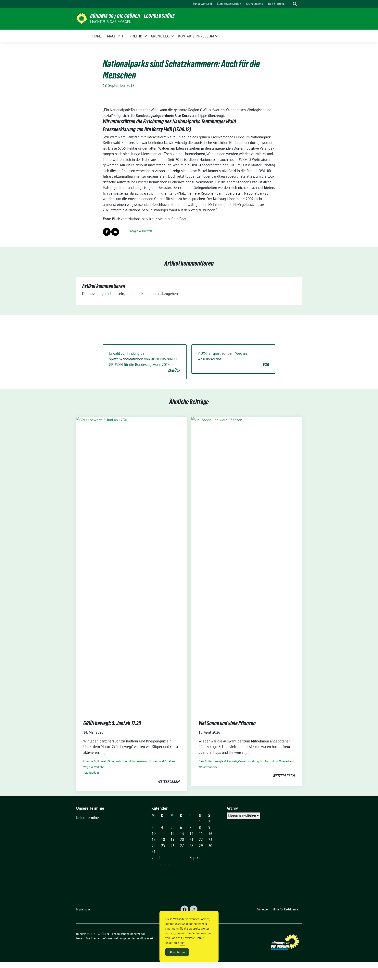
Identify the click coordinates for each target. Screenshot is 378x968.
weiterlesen (168, 781)
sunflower (106, 938)
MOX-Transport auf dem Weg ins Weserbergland (233, 359)
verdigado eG (144, 938)
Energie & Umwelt (140, 231)
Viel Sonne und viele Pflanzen (227, 723)
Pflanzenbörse (209, 767)
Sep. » (194, 857)
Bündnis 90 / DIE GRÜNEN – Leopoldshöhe (132, 16)
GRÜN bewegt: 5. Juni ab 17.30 (112, 723)
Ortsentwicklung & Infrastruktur (127, 761)
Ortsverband (156, 761)
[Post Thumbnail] (131, 564)
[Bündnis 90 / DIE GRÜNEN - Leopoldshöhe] (81, 18)
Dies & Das (205, 761)
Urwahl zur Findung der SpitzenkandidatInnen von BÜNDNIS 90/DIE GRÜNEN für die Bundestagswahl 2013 (145, 362)
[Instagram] (193, 909)
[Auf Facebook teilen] (107, 232)
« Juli (156, 857)
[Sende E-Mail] (115, 232)
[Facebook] (184, 909)
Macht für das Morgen (110, 21)
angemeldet (107, 293)
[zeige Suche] (295, 4)
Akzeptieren (177, 952)
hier (182, 943)
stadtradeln (92, 772)
